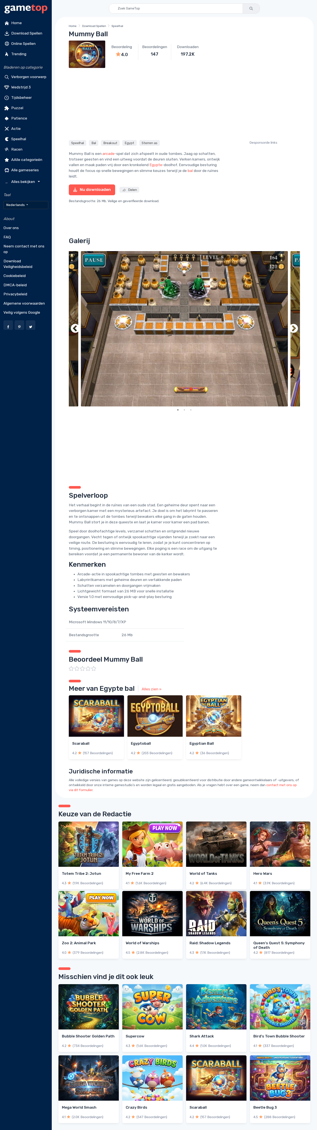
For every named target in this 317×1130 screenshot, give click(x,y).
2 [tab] (184, 410)
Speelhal (18, 139)
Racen (16, 149)
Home (16, 23)
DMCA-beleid (15, 285)
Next (293, 329)
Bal (93, 143)
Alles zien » (152, 689)
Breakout (110, 143)
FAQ (7, 237)
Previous (75, 329)
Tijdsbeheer (21, 97)
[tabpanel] (184, 328)
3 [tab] (191, 410)
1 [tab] (178, 410)
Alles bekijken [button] (20, 181)
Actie (15, 128)
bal (190, 170)
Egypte (155, 165)
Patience (18, 118)
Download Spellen (26, 33)
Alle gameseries (24, 170)
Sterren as (149, 143)
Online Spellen (23, 43)
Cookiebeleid (14, 276)
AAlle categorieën (26, 159)
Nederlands (15, 205)
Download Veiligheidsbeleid (17, 264)
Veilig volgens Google (21, 312)
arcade (108, 153)
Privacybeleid (15, 294)
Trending (18, 54)
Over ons (11, 228)
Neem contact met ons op (23, 249)
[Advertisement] (184, 103)
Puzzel (16, 108)
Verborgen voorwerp (28, 77)
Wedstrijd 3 (20, 87)
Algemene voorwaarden (24, 303)
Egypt (129, 143)
